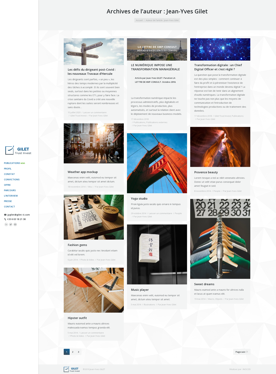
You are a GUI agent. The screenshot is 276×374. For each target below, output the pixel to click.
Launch (148, 254)
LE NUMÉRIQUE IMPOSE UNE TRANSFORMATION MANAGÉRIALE (155, 67)
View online (85, 217)
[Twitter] (11, 224)
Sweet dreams (204, 284)
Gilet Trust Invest (78, 115)
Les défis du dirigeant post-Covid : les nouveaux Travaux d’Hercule (91, 72)
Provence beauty (206, 172)
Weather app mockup (83, 172)
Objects (218, 298)
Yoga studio (139, 198)
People (217, 191)
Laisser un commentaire (95, 112)
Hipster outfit (77, 318)
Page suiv (240, 351)
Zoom (93, 217)
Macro (211, 298)
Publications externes (156, 122)
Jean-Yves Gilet (187, 11)
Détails (102, 217)
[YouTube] (15, 224)
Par (98, 115)
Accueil (139, 20)
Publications (139, 122)
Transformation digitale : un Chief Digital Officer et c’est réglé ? (218, 67)
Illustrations (149, 304)
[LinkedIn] (6, 224)
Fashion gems (77, 245)
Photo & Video (87, 259)
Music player (140, 290)
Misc (90, 186)
